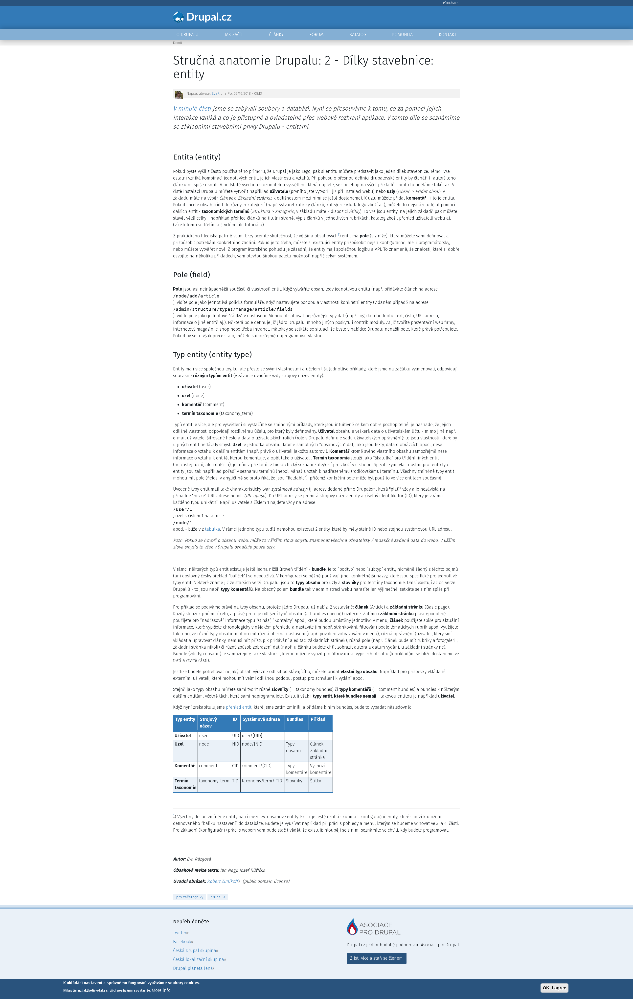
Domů (177, 43)
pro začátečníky (189, 897)
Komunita (402, 34)
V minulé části (193, 108)
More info (161, 990)
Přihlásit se (451, 3)
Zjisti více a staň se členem (376, 958)
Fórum (317, 34)
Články (276, 34)
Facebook (182, 941)
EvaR (216, 93)
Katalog (358, 34)
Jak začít (234, 34)
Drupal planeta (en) (192, 968)
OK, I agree (554, 987)
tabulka (212, 529)
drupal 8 (217, 897)
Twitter (179, 932)
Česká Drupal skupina (194, 950)
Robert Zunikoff (222, 881)
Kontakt (447, 34)
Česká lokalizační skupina (198, 959)
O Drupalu (188, 34)
